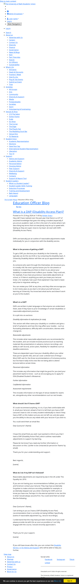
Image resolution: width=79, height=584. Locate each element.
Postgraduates (15, 102)
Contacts (12, 176)
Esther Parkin (14, 117)
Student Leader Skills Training (20, 186)
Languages (13, 196)
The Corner (13, 124)
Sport (11, 107)
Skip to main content (8, 1)
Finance (12, 47)
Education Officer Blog (31, 202)
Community (13, 94)
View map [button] (7, 554)
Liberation (13, 151)
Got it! (69, 580)
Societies (12, 104)
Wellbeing (13, 173)
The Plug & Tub (15, 129)
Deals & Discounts (16, 72)
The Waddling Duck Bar (18, 131)
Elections (12, 144)
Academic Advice (15, 161)
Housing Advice (15, 166)
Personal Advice (15, 163)
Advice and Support (16, 159)
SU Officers (13, 62)
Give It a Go (13, 77)
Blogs (15, 200)
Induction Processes (17, 188)
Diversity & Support (16, 97)
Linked (47, 563)
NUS (10, 55)
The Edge (12, 126)
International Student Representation (23, 149)
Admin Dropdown (16, 14)
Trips (11, 84)
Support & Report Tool (18, 178)
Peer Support (14, 168)
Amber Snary (47, 215)
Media (11, 99)
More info (57, 581)
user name (13, 19)
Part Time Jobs (14, 57)
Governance (14, 50)
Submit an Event (15, 82)
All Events (12, 70)
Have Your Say (14, 146)
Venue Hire (13, 134)
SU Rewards (13, 136)
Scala (11, 119)
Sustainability (14, 65)
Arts (10, 92)
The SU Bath (8, 200)
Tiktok (72, 559)
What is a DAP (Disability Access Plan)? (38, 212)
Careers (12, 40)
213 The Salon (14, 114)
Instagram (61, 559)
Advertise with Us (16, 37)
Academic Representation (19, 141)
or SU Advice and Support (29, 548)
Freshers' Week (15, 74)
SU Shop (12, 121)
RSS (19, 207)
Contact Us (13, 42)
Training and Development (19, 191)
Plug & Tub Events (16, 79)
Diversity (12, 45)
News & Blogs (14, 52)
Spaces (12, 60)
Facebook (48, 559)
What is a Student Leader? (19, 183)
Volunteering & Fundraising (20, 109)
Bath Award (13, 193)
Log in (9, 21)
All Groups (13, 89)
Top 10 (11, 154)
